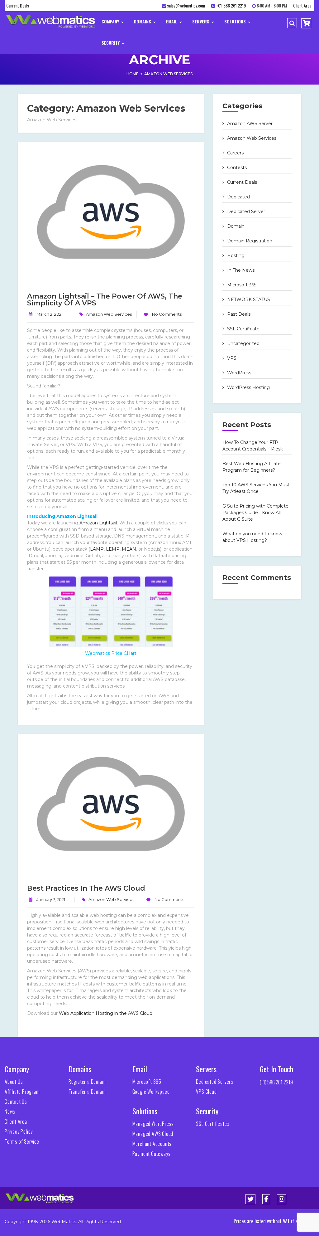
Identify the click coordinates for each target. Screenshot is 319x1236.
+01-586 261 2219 (231, 5)
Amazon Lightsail (98, 523)
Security (111, 42)
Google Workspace (151, 1091)
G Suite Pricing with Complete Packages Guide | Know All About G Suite (255, 512)
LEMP (113, 549)
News (10, 1111)
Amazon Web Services (168, 73)
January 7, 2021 (50, 899)
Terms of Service (22, 1141)
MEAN (129, 549)
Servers (201, 21)
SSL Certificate (243, 329)
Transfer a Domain (87, 1091)
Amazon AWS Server (250, 123)
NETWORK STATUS (248, 299)
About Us (14, 1081)
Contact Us (16, 1101)
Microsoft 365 (241, 285)
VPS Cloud (206, 1091)
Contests (237, 167)
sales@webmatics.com (186, 5)
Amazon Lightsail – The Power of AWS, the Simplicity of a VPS (104, 299)
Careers (235, 153)
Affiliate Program (22, 1091)
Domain (236, 226)
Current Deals (17, 5)
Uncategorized (243, 343)
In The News (241, 270)
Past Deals (238, 314)
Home (132, 73)
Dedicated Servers (214, 1081)
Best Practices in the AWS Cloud (86, 888)
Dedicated (238, 197)
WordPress (239, 373)
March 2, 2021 (49, 314)
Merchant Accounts (152, 1143)
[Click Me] (250, 1199)
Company (111, 21)
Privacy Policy (19, 1131)
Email (172, 21)
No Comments (166, 314)
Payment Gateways (151, 1153)
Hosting (236, 255)
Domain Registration (249, 241)
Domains (143, 21)
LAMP (97, 549)
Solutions (235, 21)
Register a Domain (87, 1081)
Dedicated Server (246, 211)
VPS (231, 358)
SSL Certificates (212, 1123)
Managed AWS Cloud (153, 1133)
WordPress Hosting (248, 387)
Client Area (302, 5)
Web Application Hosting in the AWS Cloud (105, 1013)
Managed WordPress (153, 1123)
